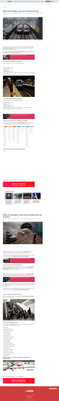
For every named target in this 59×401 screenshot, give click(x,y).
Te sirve (18, 180)
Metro (16, 122)
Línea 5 (21, 180)
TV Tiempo (19, 1)
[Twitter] (40, 40)
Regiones (31, 1)
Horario (15, 180)
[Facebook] (38, 40)
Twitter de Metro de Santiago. (17, 108)
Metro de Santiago (11, 180)
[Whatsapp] (36, 40)
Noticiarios (38, 1)
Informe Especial (15, 1)
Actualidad (23, 1)
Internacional (27, 1)
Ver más (11, 116)
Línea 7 (24, 180)
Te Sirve (6, 7)
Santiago (4, 180)
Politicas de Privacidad (29, 398)
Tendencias (34, 1)
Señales (48, 1)
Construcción (13, 376)
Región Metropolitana (21, 376)
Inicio (3, 7)
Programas (42, 1)
